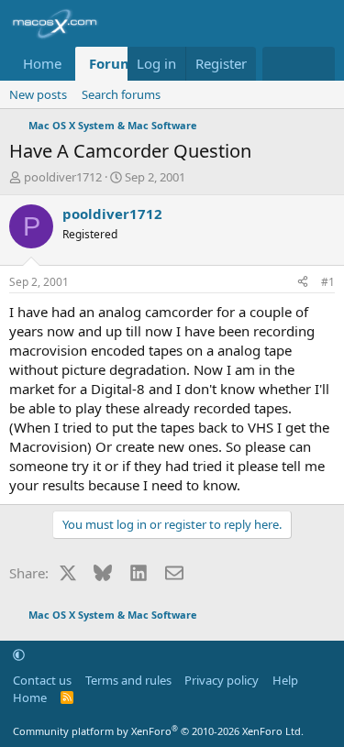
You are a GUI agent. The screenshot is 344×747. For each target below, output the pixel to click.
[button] (18, 654)
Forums (114, 63)
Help (285, 680)
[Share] (303, 282)
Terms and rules (128, 680)
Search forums (121, 94)
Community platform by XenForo (158, 731)
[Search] (317, 64)
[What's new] (280, 64)
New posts (38, 94)
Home (42, 63)
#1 (328, 282)
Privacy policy (221, 680)
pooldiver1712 (63, 177)
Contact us (42, 680)
